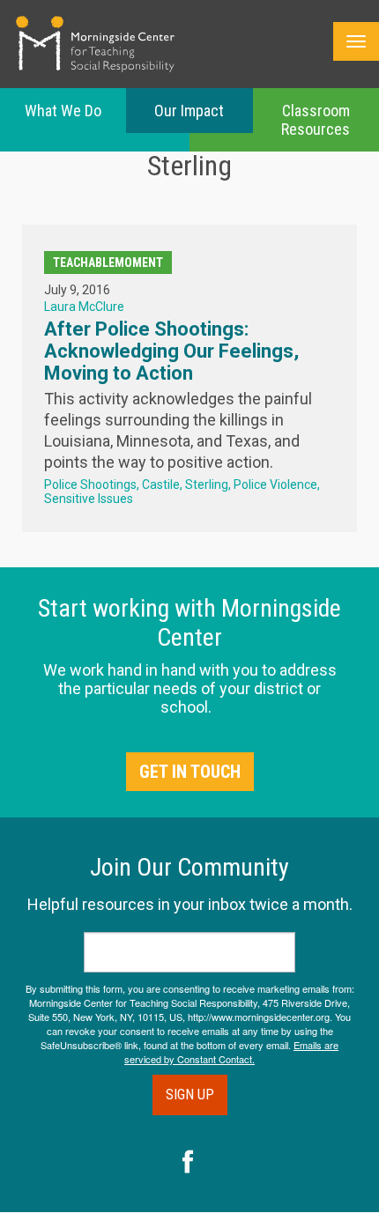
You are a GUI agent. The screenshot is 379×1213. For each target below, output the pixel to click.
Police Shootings (90, 484)
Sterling (206, 484)
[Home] (95, 44)
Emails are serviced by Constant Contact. (231, 1052)
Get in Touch (190, 771)
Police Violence (275, 484)
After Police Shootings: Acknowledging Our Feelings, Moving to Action (171, 351)
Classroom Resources (315, 119)
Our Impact (189, 110)
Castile (161, 484)
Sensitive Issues (88, 499)
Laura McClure (84, 307)
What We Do (63, 110)
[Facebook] (188, 1163)
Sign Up (190, 1094)
